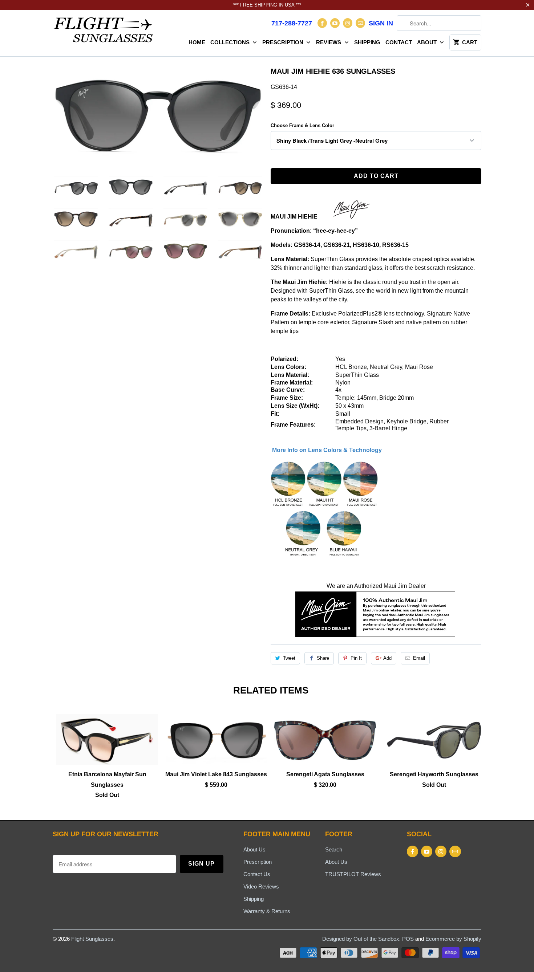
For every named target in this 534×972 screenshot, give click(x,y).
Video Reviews (261, 886)
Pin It (356, 658)
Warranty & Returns (266, 911)
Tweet (289, 658)
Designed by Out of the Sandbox (360, 939)
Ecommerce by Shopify (453, 939)
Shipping (367, 42)
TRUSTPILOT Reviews (353, 874)
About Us (254, 849)
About (427, 42)
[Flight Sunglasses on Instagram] (347, 23)
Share (323, 658)
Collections (230, 42)
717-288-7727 (291, 23)
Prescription (283, 42)
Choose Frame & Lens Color (302, 125)
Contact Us (256, 874)
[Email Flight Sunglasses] (360, 23)
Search (333, 849)
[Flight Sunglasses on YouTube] (335, 23)
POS (408, 939)
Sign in (381, 23)
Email (419, 658)
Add (387, 658)
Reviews (329, 42)
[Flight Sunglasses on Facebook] (322, 23)
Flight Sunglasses (92, 939)
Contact (398, 42)
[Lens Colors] (325, 557)
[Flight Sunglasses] (103, 32)
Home (197, 42)
